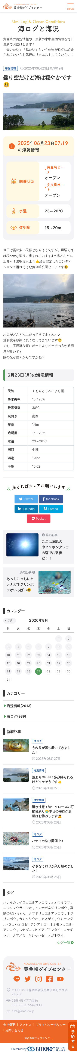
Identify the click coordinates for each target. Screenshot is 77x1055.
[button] (70, 6)
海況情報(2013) (19, 706)
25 (18, 671)
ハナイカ (9, 902)
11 (18, 655)
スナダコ (25, 930)
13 (38, 655)
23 (68, 663)
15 (58, 655)
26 (28, 671)
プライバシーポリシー (51, 1024)
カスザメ (47, 919)
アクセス (25, 1024)
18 (18, 663)
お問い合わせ (14, 1030)
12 (28, 655)
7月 (10, 620)
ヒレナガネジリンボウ (51, 908)
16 (68, 655)
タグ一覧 (63, 942)
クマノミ (19, 935)
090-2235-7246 (23, 1005)
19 (28, 663)
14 (48, 655)
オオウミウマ (60, 902)
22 (58, 663)
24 (8, 671)
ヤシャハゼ (36, 935)
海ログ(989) (16, 716)
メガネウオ (55, 935)
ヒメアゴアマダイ (48, 930)
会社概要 (9, 1024)
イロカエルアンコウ (33, 902)
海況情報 (10, 68)
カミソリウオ (28, 919)
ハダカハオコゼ (16, 924)
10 (8, 655)
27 (38, 671)
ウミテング (65, 919)
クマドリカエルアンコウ (46, 913)
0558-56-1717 (21, 1000)
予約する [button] (73, 1039)
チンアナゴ (39, 924)
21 (48, 663)
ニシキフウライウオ (17, 908)
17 (8, 663)
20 (38, 663)
